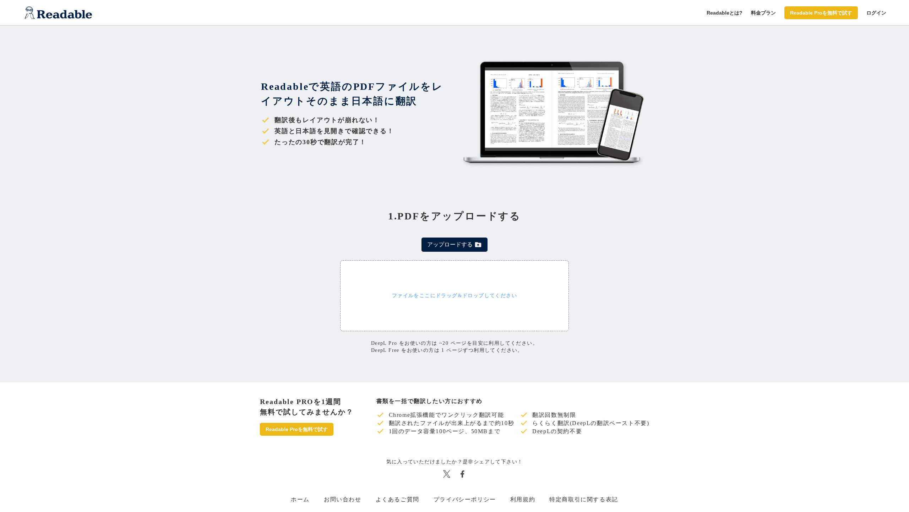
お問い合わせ (342, 499)
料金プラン (763, 13)
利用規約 (522, 499)
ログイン (876, 13)
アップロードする (450, 244)
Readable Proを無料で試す (821, 13)
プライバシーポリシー (465, 499)
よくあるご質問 (397, 499)
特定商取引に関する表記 (583, 499)
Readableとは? (724, 13)
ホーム (300, 499)
